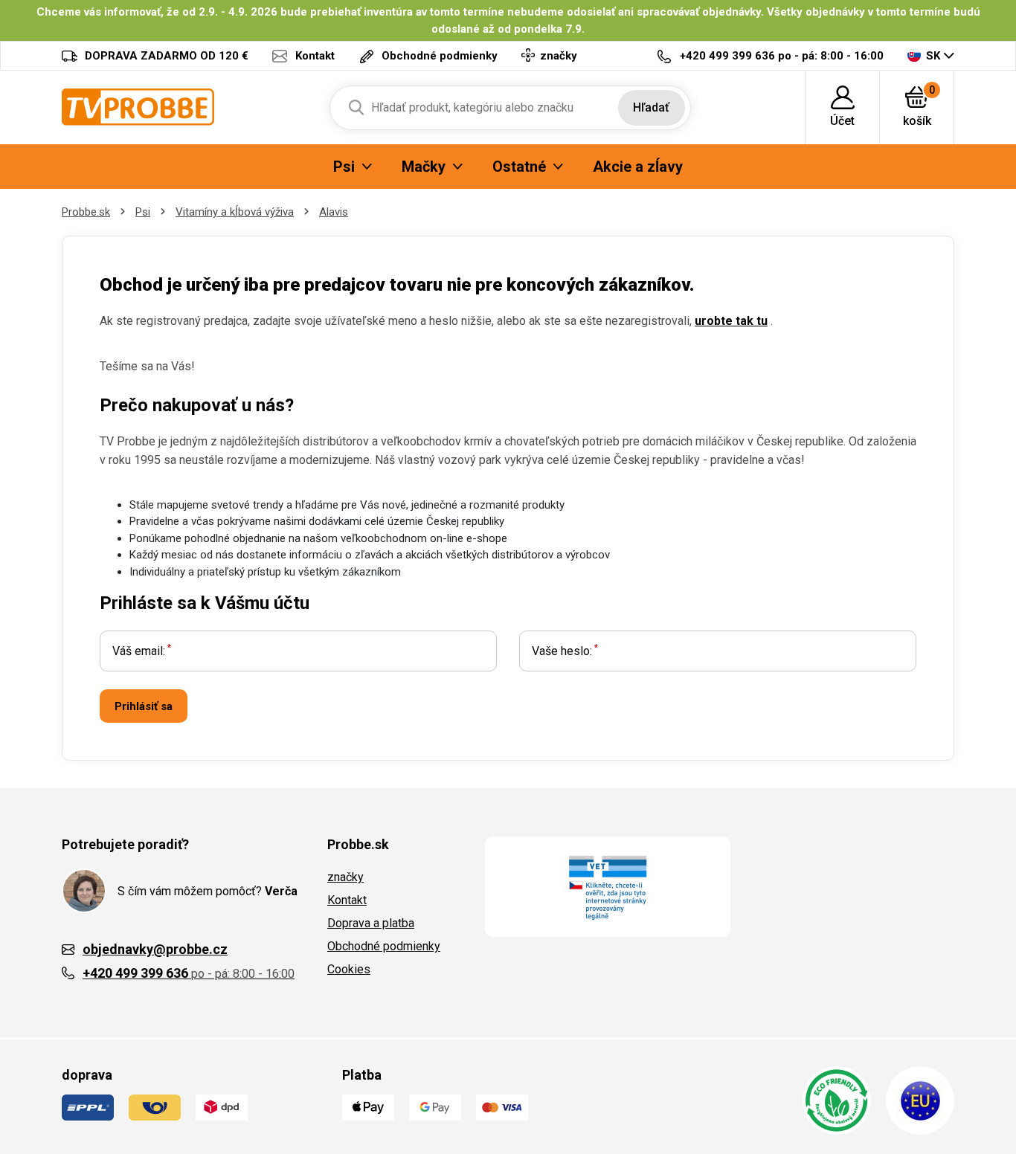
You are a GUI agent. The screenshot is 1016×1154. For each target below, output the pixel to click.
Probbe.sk (86, 212)
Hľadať (651, 107)
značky (345, 877)
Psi (142, 212)
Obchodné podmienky (383, 946)
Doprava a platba (370, 923)
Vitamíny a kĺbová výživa (235, 212)
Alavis (333, 212)
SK (933, 55)
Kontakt (347, 900)
